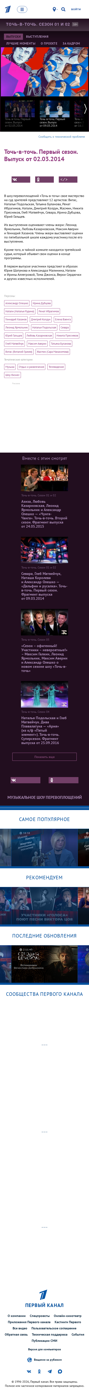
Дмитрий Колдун (41, 319)
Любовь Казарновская (39, 335)
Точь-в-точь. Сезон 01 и (38, 24)
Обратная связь (16, 1334)
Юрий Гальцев (13, 335)
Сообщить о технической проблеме (61, 136)
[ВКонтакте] (21, 179)
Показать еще (44, 757)
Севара (65, 327)
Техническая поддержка (49, 1334)
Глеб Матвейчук (14, 343)
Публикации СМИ (44, 1341)
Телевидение (56, 367)
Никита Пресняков (67, 335)
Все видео (20, 1328)
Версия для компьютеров (44, 1349)
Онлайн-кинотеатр (68, 1316)
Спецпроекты (40, 1316)
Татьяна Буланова (61, 343)
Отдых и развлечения (31, 367)
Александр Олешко (16, 303)
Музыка (9, 367)
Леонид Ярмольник (16, 327)
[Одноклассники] (44, 179)
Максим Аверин (37, 343)
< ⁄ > (63, 179)
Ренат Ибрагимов (49, 311)
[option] (20, 111)
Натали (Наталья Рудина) (19, 311)
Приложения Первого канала (29, 1322)
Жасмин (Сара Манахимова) (53, 351)
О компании (17, 1316)
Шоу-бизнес (12, 375)
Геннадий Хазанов (15, 319)
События (78, 1334)
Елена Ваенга (63, 319)
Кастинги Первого (68, 1322)
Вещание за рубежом (48, 1359)
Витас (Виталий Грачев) (18, 351)
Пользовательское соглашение (53, 1328)
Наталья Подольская (44, 327)
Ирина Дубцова (42, 303)
